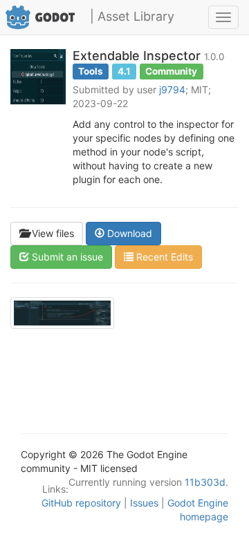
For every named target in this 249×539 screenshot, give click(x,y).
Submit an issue (66, 257)
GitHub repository (81, 503)
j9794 (172, 89)
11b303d (205, 482)
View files (51, 233)
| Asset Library (132, 16)
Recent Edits (163, 257)
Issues (144, 503)
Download (128, 233)
